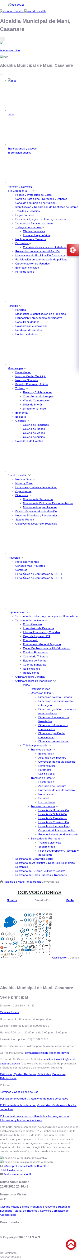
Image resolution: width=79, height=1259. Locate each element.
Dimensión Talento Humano (55, 696)
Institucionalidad (40, 688)
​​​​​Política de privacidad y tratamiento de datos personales (34, 1098)
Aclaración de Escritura (52, 757)
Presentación (23, 372)
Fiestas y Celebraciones (37, 392)
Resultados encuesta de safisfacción (37, 251)
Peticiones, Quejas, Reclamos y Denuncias (41, 219)
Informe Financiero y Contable (41, 632)
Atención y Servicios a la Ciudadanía (20, 188)
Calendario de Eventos (29, 440)
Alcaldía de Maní (14, 881)
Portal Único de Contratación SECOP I (38, 573)
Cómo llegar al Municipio (38, 396)
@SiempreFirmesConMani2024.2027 (26, 1166)
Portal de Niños (24, 271)
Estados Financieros (35, 652)
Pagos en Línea (25, 215)
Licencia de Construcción (53, 822)
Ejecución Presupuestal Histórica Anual (46, 648)
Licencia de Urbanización (53, 810)
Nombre (12, 900)
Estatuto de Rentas (34, 660)
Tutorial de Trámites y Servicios (32, 1210)
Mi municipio (15, 368)
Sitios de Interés (33, 404)
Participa (13, 305)
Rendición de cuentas (28, 330)
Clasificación (59, 957)
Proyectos (14, 557)
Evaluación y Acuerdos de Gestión (36, 511)
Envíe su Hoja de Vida (36, 235)
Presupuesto (30, 640)
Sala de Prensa (24, 519)
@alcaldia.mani (12, 1170)
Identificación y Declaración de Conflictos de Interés (46, 206)
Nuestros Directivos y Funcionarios (36, 515)
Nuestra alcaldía (17, 475)
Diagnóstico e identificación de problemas (40, 313)
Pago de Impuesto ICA (36, 636)
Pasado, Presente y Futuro (31, 384)
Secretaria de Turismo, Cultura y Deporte (40, 870)
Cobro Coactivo (32, 624)
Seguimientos (46, 846)
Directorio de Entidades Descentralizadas (48, 503)
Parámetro (44, 769)
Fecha (70, 900)
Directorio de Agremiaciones (40, 507)
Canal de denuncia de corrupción (35, 202)
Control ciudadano (26, 334)
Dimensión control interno (53, 741)
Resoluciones (31, 672)
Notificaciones (31, 668)
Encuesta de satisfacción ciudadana (45, 247)
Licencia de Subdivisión (52, 814)
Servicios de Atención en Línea (34, 223)
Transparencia (32, 881)
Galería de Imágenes (36, 424)
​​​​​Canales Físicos (9, 1012)
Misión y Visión (24, 483)
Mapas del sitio (20, 1206)
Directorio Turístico (34, 408)
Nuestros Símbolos (26, 380)
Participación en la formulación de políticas (41, 259)
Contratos (21, 569)
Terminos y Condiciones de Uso (19, 1091)
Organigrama (23, 491)
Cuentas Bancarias (34, 664)
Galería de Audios (34, 436)
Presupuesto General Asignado (42, 644)
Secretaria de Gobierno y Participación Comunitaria (46, 616)
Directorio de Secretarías (38, 499)
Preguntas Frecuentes (43, 1206)
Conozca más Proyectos (30, 565)
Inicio (11, 114)
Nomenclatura (46, 765)
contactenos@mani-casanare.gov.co (47, 1052)
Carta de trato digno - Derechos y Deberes (41, 198)
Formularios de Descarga (38, 628)
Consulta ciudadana (27, 321)
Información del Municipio (30, 376)
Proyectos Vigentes (27, 561)
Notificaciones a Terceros (30, 239)
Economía (21, 412)
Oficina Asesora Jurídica (30, 676)
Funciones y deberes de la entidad (36, 487)
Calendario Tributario (36, 656)
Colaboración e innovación (31, 325)
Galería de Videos (34, 432)
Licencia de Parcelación (52, 818)
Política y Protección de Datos (33, 194)
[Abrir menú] (12, 904)
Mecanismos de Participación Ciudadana (40, 255)
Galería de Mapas (34, 428)
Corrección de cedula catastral (56, 761)
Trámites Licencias (49, 842)
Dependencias (16, 612)
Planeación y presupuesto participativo (38, 317)
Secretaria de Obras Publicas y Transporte (41, 874)
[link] (39, 5)
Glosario (5, 1206)
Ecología (20, 416)
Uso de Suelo (46, 773)
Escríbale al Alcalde (27, 267)
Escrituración (46, 753)
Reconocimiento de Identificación (58, 834)
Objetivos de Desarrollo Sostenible (36, 523)
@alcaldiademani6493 (17, 1174)
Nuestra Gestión (25, 479)
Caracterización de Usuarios (32, 263)
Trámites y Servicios (27, 210)
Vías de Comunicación (36, 400)
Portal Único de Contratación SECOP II (39, 577)
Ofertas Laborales (34, 231)
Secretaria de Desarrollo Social (34, 858)
